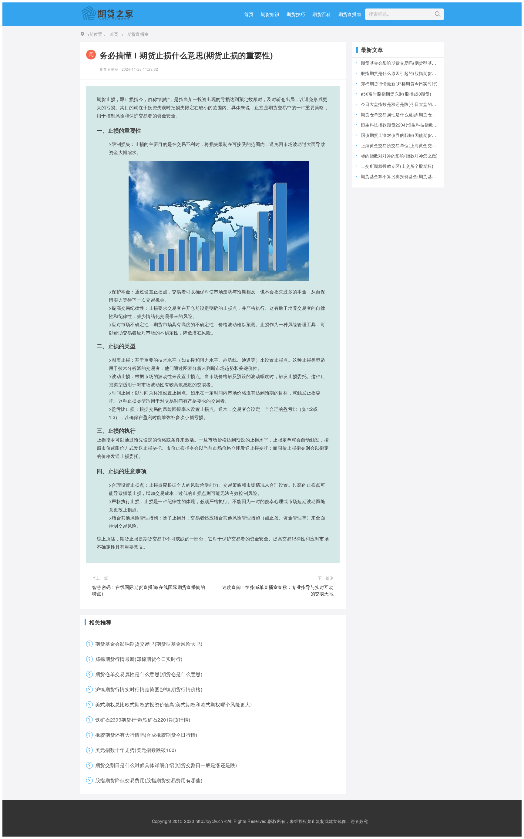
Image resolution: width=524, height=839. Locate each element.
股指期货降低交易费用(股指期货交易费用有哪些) (148, 780)
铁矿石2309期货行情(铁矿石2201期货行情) (142, 719)
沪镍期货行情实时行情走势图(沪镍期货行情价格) (148, 689)
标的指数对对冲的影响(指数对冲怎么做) (399, 156)
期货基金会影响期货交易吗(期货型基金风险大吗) (148, 643)
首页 (249, 14)
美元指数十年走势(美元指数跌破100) (135, 749)
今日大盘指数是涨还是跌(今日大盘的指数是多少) (400, 104)
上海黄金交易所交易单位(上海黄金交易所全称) (400, 145)
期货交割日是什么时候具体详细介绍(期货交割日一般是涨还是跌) (166, 765)
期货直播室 (350, 14)
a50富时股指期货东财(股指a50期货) (396, 94)
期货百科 (321, 14)
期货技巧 (296, 14)
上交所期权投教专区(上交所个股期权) (397, 166)
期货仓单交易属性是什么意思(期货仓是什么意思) (148, 674)
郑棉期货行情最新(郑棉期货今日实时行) (139, 658)
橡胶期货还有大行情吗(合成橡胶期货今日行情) (146, 734)
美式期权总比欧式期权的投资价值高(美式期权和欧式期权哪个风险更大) (173, 704)
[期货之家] (107, 18)
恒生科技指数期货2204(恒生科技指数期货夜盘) (400, 125)
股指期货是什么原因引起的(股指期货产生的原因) (400, 73)
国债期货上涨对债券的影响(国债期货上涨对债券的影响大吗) (400, 135)
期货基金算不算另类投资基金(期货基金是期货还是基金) (400, 176)
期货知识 (270, 14)
